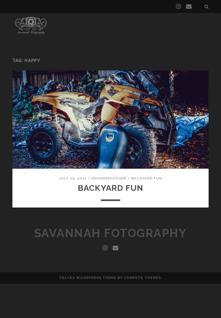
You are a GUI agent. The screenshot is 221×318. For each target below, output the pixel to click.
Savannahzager (109, 178)
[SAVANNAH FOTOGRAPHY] (30, 35)
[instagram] (178, 6)
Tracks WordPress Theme (87, 278)
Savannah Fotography (110, 233)
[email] (189, 6)
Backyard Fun (146, 178)
